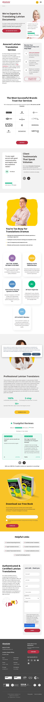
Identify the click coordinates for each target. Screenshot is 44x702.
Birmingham (16, 667)
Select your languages (34, 52)
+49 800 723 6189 (16, 664)
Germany (15, 662)
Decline (36, 354)
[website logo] (6, 2)
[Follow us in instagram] (28, 663)
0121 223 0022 (16, 669)
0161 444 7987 (16, 659)
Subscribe (33, 651)
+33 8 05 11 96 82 (5, 664)
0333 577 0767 (6, 647)
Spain (3, 657)
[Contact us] (37, 2)
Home (3, 6)
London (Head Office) (8, 652)
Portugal (4, 667)
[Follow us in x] (31, 660)
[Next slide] (28, 178)
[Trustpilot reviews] (36, 35)
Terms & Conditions (38, 694)
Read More (32, 349)
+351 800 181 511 (5, 669)
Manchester (16, 657)
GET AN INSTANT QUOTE (11, 30)
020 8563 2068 (5, 654)
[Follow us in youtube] (38, 660)
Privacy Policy (29, 616)
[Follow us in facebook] (28, 660)
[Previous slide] (24, 178)
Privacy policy (30, 694)
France (3, 662)
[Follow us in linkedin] (35, 660)
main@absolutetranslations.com (7, 649)
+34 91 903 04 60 (5, 659)
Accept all (27, 354)
